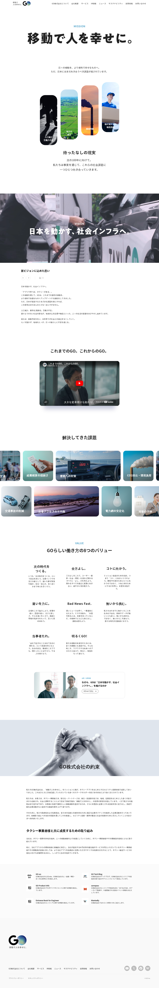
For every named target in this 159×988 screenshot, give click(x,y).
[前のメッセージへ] (23, 278)
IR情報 (93, 3)
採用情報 (129, 3)
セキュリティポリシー (35, 978)
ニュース (102, 3)
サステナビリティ (116, 3)
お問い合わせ (140, 3)
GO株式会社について (60, 3)
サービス (84, 3)
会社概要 (75, 3)
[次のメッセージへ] (28, 278)
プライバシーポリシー (16, 978)
